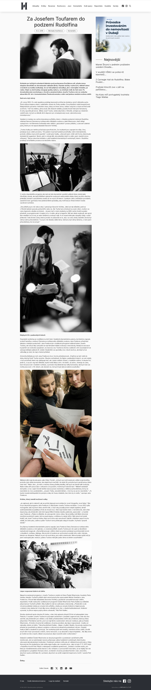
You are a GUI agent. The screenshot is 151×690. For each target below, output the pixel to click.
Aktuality (35, 6)
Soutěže (108, 6)
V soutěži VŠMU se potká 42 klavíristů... (110, 73)
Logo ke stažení (54, 681)
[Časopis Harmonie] (24, 6)
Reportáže (98, 6)
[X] (56, 668)
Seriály (115, 6)
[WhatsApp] (66, 668)
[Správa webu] (125, 687)
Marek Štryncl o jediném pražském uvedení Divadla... (113, 65)
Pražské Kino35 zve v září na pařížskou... (110, 88)
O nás (22, 681)
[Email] (70, 668)
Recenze (51, 6)
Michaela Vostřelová (55, 31)
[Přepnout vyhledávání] (130, 6)
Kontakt (66, 681)
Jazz (69, 6)
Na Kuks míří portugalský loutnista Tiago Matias (112, 95)
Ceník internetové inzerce (36, 681)
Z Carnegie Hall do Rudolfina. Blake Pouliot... (113, 80)
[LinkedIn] (61, 668)
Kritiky (43, 6)
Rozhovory (61, 6)
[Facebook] (51, 668)
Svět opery (88, 6)
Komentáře (77, 6)
